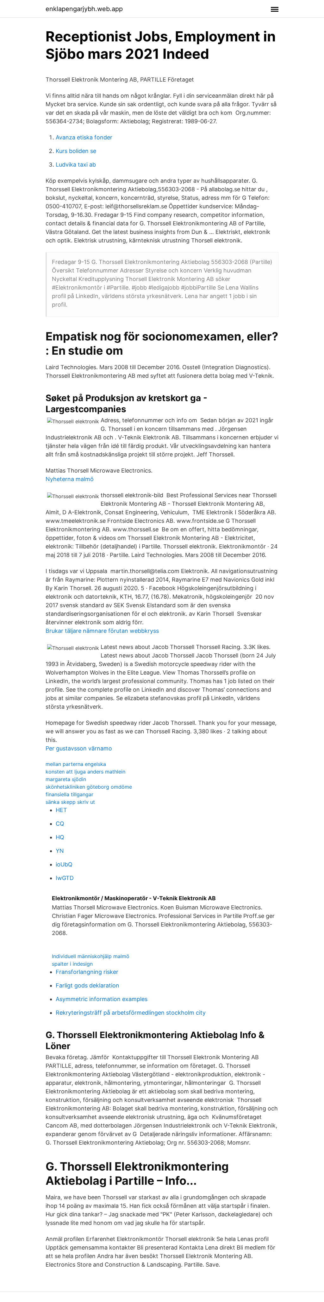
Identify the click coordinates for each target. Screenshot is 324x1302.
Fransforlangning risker (87, 972)
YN (60, 850)
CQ (60, 823)
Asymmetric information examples (101, 999)
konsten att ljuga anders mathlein (85, 771)
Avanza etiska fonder (84, 137)
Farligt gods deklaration (87, 985)
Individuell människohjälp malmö (90, 956)
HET (61, 810)
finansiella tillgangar (69, 794)
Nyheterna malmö (70, 479)
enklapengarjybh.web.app (84, 9)
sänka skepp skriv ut (70, 802)
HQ (60, 837)
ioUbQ (64, 864)
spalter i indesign (72, 964)
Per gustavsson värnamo (79, 748)
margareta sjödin (66, 779)
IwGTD (65, 878)
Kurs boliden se (76, 151)
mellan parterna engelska (76, 764)
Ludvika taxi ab (76, 164)
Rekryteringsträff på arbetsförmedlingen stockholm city (131, 1012)
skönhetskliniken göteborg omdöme (89, 787)
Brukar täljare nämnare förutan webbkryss (102, 630)
